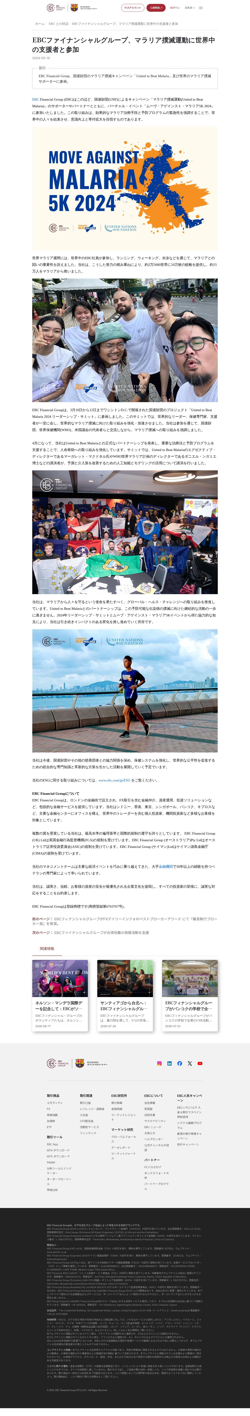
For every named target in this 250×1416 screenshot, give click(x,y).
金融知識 (116, 1109)
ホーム (40, 23)
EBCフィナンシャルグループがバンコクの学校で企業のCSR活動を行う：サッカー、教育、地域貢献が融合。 (188, 1006)
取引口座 (85, 1102)
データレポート (120, 1147)
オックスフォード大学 (156, 1175)
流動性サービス (89, 1127)
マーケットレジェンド (123, 1117)
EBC (35, 99)
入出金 (84, 1115)
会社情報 (149, 1102)
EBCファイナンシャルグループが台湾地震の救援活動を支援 (101, 933)
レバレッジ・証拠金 (92, 1109)
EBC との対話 (58, 23)
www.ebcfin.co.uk (57, 1252)
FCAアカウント (133, 7)
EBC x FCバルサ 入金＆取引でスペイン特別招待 (189, 1112)
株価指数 (52, 1115)
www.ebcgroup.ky (57, 1259)
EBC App (52, 1144)
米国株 (51, 1121)
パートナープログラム (156, 1186)
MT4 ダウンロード (58, 1150)
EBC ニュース (152, 1127)
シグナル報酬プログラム (189, 1125)
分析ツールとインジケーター (59, 1171)
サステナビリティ (155, 1121)
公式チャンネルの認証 (156, 1148)
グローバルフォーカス (123, 1139)
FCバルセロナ (153, 1167)
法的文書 (149, 1115)
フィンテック (88, 1133)
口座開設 (155, 7)
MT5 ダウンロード (58, 1156)
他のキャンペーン (188, 1144)
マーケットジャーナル (123, 1156)
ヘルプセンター (153, 1139)
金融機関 (166, 867)
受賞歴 (148, 1109)
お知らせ (149, 1133)
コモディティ (55, 1102)
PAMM (51, 1162)
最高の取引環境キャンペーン (189, 1136)
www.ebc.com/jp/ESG (114, 780)
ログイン (174, 7)
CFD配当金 (87, 1121)
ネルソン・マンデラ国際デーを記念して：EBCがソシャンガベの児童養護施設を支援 (58, 1006)
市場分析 (52, 1190)
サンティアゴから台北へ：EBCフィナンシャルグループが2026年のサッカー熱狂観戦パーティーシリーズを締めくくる (124, 1006)
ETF (49, 1127)
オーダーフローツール (59, 1182)
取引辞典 (116, 1102)
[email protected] (180, 1310)
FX (48, 1109)
